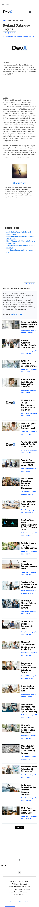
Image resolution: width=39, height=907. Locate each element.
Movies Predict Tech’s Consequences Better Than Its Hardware (28, 405)
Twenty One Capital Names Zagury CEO (28, 462)
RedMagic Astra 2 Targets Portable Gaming (29, 545)
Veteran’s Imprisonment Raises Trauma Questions (28, 729)
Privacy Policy (24, 902)
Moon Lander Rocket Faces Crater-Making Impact (28, 749)
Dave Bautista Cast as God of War (28, 688)
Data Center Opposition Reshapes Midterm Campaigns (27, 483)
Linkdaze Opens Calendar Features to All (28, 425)
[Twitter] (5, 865)
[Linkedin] (2, 865)
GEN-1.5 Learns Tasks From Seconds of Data (29, 363)
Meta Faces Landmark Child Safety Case (28, 810)
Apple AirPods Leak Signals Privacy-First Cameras (28, 383)
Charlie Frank (19, 183)
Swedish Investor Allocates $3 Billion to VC (29, 769)
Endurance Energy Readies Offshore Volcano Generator (28, 790)
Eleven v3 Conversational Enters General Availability (28, 646)
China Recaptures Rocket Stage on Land (29, 565)
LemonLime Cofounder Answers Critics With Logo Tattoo (28, 668)
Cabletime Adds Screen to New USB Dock (28, 504)
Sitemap (13, 902)
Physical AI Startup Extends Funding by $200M (28, 604)
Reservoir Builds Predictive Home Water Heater (29, 324)
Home (4, 20)
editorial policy (16, 314)
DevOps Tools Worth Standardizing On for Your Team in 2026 (29, 525)
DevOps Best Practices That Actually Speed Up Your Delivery (29, 708)
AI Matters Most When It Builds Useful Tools (29, 444)
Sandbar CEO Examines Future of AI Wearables (29, 584)
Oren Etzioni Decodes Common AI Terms (27, 625)
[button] (30, 11)
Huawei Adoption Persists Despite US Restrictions (28, 344)
